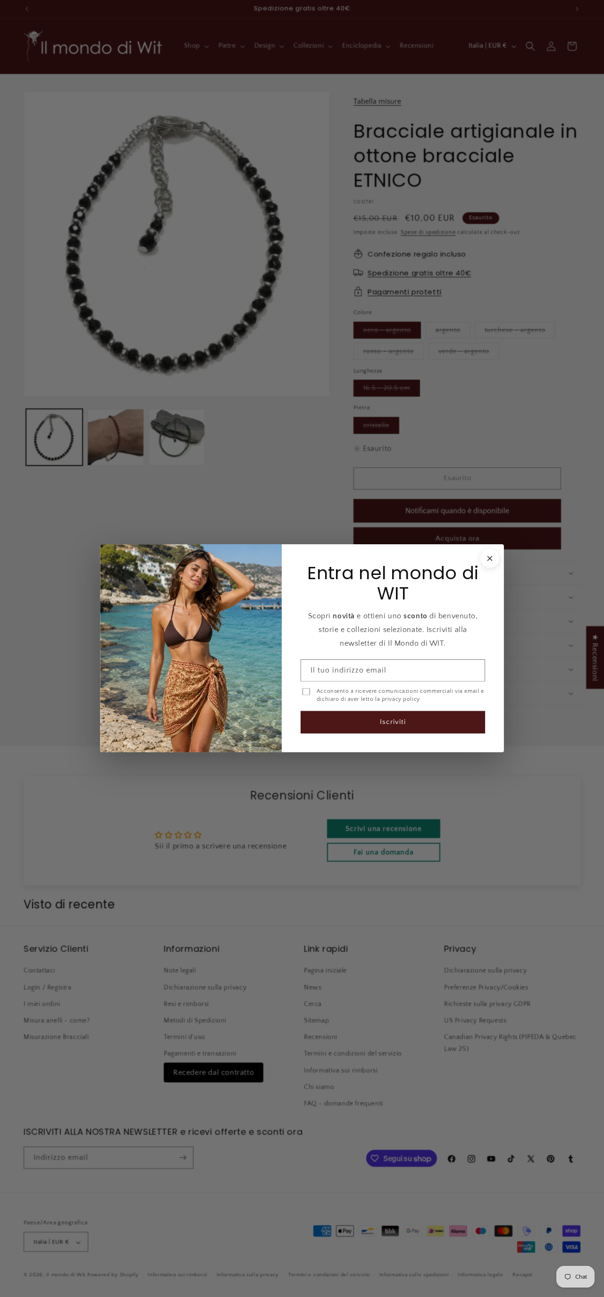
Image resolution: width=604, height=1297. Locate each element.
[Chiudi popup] (489, 558)
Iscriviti (393, 722)
